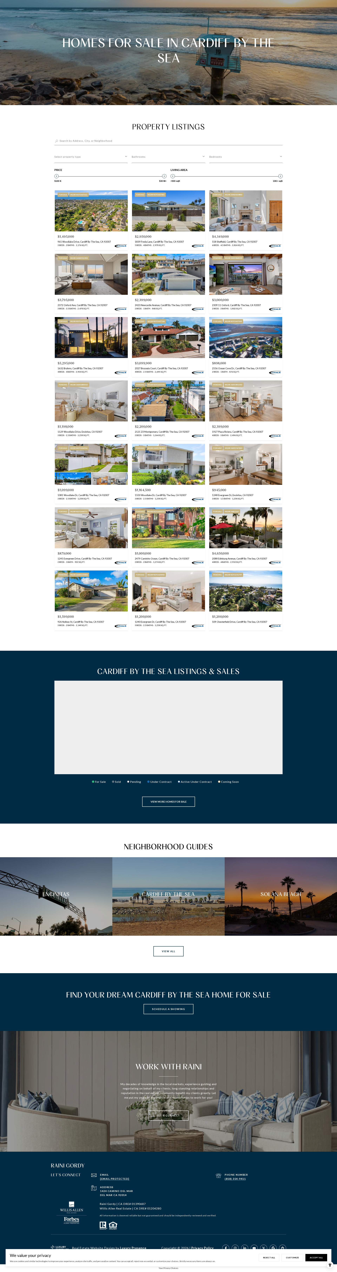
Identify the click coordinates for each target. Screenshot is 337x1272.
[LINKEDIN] (244, 1248)
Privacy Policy (202, 1248)
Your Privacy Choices (168, 1268)
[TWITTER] (263, 1248)
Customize (292, 1257)
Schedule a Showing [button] (168, 1009)
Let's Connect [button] (168, 1115)
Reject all (269, 1257)
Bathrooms (139, 156)
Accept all (316, 1257)
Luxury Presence (133, 1248)
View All (168, 951)
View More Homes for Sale (169, 801)
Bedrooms (215, 156)
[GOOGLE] (273, 1248)
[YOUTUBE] (254, 1248)
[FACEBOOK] (225, 1248)
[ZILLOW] (282, 1248)
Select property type (67, 156)
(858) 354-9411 (235, 1178)
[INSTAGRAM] (235, 1248)
